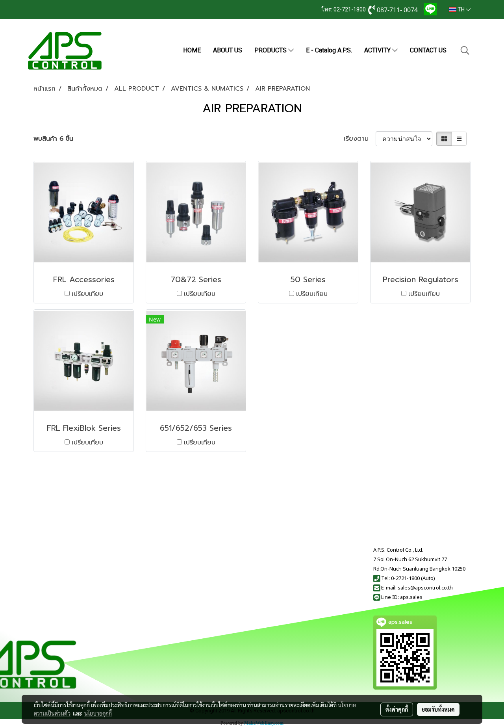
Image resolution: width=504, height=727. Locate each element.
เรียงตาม (360, 138)
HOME (192, 50)
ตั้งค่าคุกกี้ (396, 709)
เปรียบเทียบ (87, 294)
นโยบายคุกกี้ (98, 713)
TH (461, 9)
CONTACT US (428, 50)
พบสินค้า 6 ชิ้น (53, 138)
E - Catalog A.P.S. (329, 50)
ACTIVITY (378, 50)
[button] (465, 50)
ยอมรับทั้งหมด (438, 709)
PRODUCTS (271, 50)
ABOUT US (227, 50)
